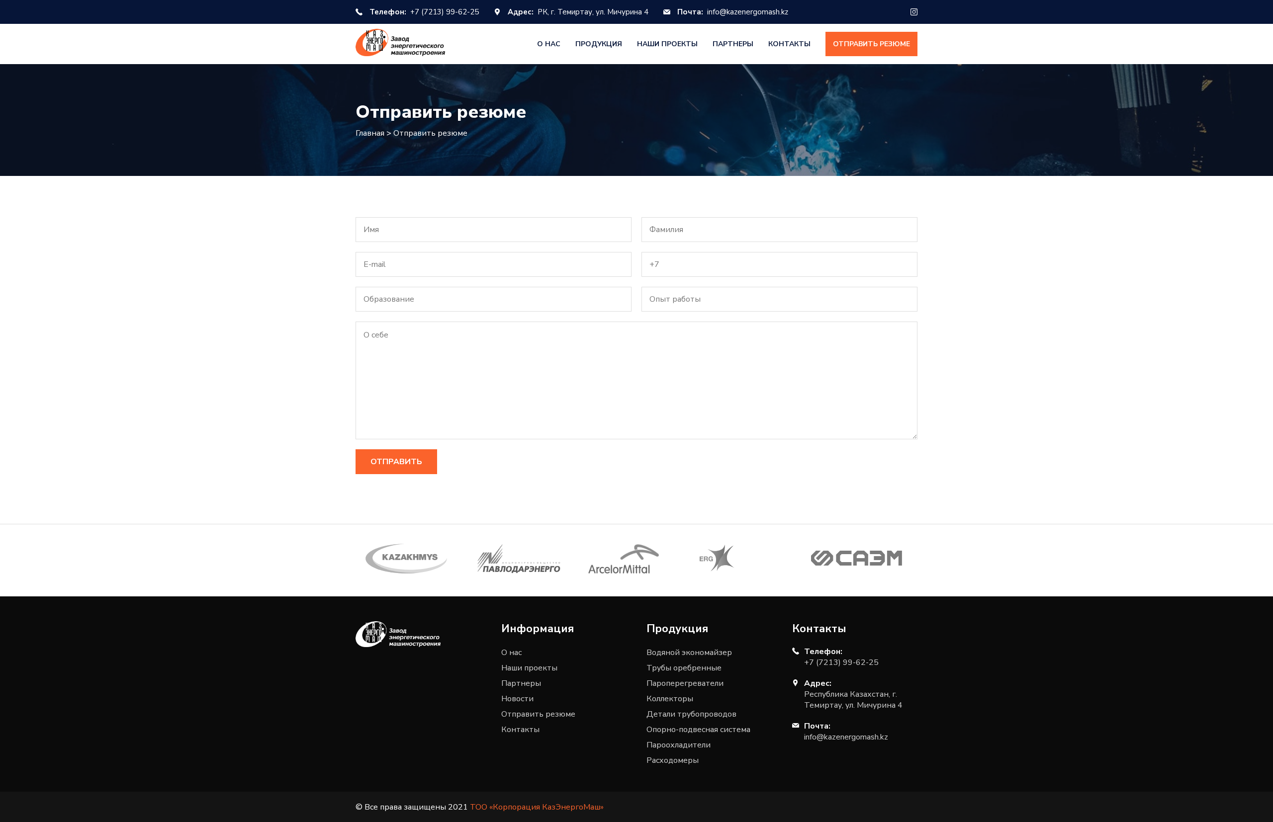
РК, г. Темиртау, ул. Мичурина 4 (578, 12)
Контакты (789, 44)
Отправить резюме (871, 44)
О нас (548, 44)
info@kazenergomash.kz (732, 12)
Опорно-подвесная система (698, 729)
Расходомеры (672, 760)
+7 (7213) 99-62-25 (424, 12)
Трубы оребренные (684, 667)
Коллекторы (669, 698)
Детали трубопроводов (691, 714)
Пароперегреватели (685, 683)
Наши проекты (667, 44)
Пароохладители (678, 745)
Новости (517, 698)
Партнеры (733, 44)
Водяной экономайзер (689, 652)
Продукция (598, 44)
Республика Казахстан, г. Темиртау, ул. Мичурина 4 (853, 700)
